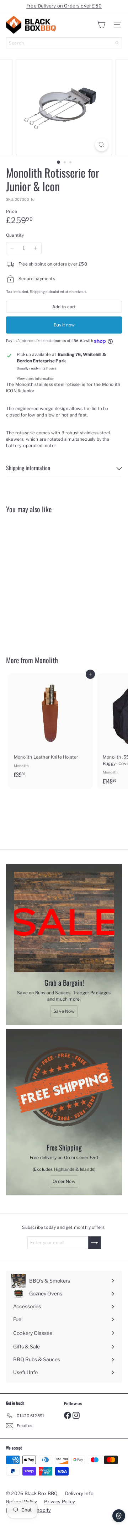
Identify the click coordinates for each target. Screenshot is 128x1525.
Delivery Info (79, 1493)
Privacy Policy (59, 1501)
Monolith (46, 660)
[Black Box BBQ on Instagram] (76, 1415)
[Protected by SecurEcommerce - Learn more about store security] (118, 1515)
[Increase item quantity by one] (36, 248)
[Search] (117, 42)
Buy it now (64, 324)
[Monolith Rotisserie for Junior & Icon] (50, 580)
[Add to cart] (90, 523)
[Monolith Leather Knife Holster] (50, 727)
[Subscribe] (94, 1242)
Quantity (15, 235)
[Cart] (101, 24)
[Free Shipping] (64, 1087)
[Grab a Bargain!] (64, 922)
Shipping (37, 291)
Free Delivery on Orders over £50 (64, 6)
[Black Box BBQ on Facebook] (67, 1415)
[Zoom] (101, 144)
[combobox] (64, 42)
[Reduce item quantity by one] (12, 248)
